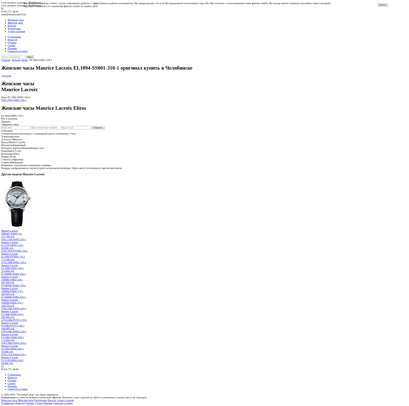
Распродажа (14, 28)
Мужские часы (16, 20)
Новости (12, 39)
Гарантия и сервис (18, 51)
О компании (14, 36)
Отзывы (12, 42)
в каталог (6, 75)
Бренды (12, 25)
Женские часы (15, 22)
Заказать (5, 121)
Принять (383, 5)
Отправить (98, 127)
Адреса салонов (16, 31)
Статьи (11, 45)
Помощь (12, 48)
